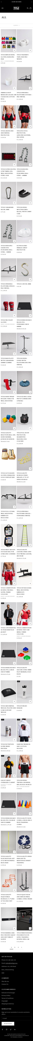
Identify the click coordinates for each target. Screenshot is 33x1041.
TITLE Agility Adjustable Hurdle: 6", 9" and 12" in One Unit (7, 898)
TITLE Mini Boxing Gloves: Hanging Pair (8, 57)
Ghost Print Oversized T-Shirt (8, 781)
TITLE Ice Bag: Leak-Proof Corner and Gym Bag (24, 399)
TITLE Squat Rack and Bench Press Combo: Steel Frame (24, 897)
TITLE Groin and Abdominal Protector (7, 133)
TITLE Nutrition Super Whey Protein (7, 746)
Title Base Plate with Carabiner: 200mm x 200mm (7, 360)
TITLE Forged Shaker (22, 707)
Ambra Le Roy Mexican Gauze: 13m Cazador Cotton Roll (8, 96)
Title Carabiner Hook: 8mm (7, 208)
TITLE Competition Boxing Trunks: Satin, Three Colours (8, 591)
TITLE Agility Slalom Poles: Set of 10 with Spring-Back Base (8, 860)
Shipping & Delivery (8, 1003)
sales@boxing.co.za (11, 963)
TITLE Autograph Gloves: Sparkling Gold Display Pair (8, 475)
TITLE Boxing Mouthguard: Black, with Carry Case (24, 211)
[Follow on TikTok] (11, 1029)
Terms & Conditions (8, 998)
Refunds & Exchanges (8, 992)
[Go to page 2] (21, 947)
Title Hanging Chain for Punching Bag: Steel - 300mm (6, 249)
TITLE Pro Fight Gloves (7, 321)
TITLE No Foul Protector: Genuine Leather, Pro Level (24, 134)
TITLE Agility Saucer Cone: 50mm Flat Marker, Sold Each (24, 671)
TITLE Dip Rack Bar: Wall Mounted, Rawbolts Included (24, 591)
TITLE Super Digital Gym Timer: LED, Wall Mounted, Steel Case (8, 172)
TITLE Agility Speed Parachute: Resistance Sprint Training (24, 860)
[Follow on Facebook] (2, 1029)
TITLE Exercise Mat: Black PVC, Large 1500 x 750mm (8, 670)
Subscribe (8, 1023)
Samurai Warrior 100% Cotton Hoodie (23, 746)
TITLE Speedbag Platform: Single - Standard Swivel (24, 513)
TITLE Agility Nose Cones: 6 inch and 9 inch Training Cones (24, 821)
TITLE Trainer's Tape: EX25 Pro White (23, 57)
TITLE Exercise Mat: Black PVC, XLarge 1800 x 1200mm (8, 820)
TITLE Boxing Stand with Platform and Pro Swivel (24, 362)
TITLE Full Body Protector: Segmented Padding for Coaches (23, 437)
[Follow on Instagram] (6, 1029)
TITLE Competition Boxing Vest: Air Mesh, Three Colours (24, 631)
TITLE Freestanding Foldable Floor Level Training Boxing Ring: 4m (24, 936)
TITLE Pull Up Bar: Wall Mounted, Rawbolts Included (8, 515)
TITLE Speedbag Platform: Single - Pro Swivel (8, 286)
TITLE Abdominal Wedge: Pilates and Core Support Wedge (8, 709)
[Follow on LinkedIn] (15, 1029)
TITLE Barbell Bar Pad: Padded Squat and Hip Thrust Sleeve (8, 936)
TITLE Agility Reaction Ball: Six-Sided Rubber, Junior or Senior (8, 436)
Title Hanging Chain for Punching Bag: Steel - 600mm (22, 172)
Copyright (5, 1001)
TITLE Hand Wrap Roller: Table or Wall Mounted (7, 399)
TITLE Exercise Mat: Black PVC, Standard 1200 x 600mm (24, 323)
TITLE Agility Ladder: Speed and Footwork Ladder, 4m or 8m (24, 553)
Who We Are (5, 981)
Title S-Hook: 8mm (24, 284)
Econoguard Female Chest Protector (22, 248)
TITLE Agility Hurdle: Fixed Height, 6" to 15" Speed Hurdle (23, 476)
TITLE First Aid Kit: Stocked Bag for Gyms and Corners (8, 552)
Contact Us (5, 984)
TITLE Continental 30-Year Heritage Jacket (8, 630)
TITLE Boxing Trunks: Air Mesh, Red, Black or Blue (24, 782)
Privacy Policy (6, 995)
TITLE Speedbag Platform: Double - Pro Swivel (24, 95)
